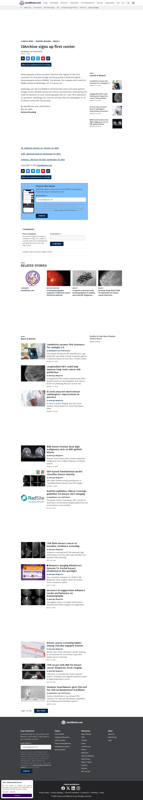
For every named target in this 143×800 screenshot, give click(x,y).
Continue (57, 244)
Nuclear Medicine (53, 288)
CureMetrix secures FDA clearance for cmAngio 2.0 (99, 82)
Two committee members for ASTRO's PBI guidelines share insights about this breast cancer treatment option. (64, 579)
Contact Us (85, 793)
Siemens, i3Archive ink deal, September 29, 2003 (43, 159)
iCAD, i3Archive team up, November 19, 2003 (41, 154)
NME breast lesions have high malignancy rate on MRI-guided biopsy (99, 122)
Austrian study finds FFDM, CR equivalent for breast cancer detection (109, 292)
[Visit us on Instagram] (78, 788)
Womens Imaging (43, 41)
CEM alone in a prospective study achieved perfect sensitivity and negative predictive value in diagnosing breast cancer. (67, 676)
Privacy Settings (57, 793)
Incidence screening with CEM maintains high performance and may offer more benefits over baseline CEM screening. (66, 555)
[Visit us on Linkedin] (73, 788)
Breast (56, 41)
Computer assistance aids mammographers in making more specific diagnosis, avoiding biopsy (83, 292)
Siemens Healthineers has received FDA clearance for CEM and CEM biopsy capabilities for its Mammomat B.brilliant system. (66, 698)
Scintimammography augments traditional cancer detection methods (58, 292)
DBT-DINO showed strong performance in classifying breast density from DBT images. (65, 482)
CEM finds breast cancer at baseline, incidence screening (63, 544)
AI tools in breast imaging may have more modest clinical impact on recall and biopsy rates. (65, 406)
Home (102, 793)
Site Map (94, 793)
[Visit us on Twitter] (68, 788)
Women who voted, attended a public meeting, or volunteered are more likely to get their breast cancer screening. (66, 654)
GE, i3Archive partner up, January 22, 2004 (40, 148)
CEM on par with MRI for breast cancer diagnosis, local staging (64, 666)
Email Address (41, 195)
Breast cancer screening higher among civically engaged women (65, 644)
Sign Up (41, 216)
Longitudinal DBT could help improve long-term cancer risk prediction (99, 96)
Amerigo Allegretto (56, 376)
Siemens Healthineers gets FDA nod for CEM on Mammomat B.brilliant (67, 688)
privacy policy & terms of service (65, 210)
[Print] (23, 58)
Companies (25, 288)
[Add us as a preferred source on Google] (48, 58)
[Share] (28, 58)
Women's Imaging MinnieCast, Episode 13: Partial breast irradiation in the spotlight (64, 568)
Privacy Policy (44, 793)
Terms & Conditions (72, 793)
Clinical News (27, 41)
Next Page (41, 711)
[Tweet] (38, 58)
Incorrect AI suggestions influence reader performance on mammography (66, 593)
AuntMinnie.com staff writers (31, 52)
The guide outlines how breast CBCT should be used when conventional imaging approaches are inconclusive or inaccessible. (67, 502)
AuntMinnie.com (44, 165)
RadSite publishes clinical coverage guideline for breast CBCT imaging (66, 492)
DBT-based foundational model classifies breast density (64, 473)
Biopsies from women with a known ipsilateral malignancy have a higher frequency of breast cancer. (66, 461)
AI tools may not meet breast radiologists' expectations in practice (99, 109)
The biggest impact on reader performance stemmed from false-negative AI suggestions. (66, 603)
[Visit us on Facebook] (63, 788)
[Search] (128, 3)
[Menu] (133, 3)
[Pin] (43, 58)
